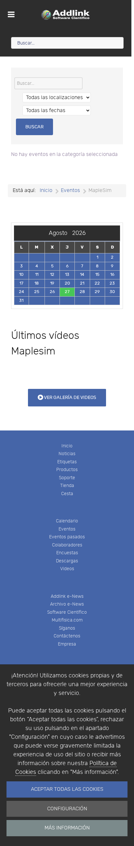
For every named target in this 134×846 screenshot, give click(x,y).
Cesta (67, 493)
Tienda (67, 485)
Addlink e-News (67, 596)
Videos (67, 568)
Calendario (67, 521)
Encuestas (67, 553)
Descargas (67, 561)
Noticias (67, 453)
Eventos (67, 529)
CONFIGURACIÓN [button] (67, 809)
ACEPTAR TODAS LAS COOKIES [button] (67, 789)
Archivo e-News (67, 604)
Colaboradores (67, 545)
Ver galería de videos (69, 397)
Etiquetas (67, 462)
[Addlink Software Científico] (66, 14)
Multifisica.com (67, 620)
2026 (79, 233)
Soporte (67, 478)
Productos (67, 469)
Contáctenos (67, 636)
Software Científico (67, 612)
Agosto (60, 233)
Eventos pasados (67, 537)
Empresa (67, 644)
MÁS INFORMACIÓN (67, 828)
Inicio (67, 446)
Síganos (67, 628)
